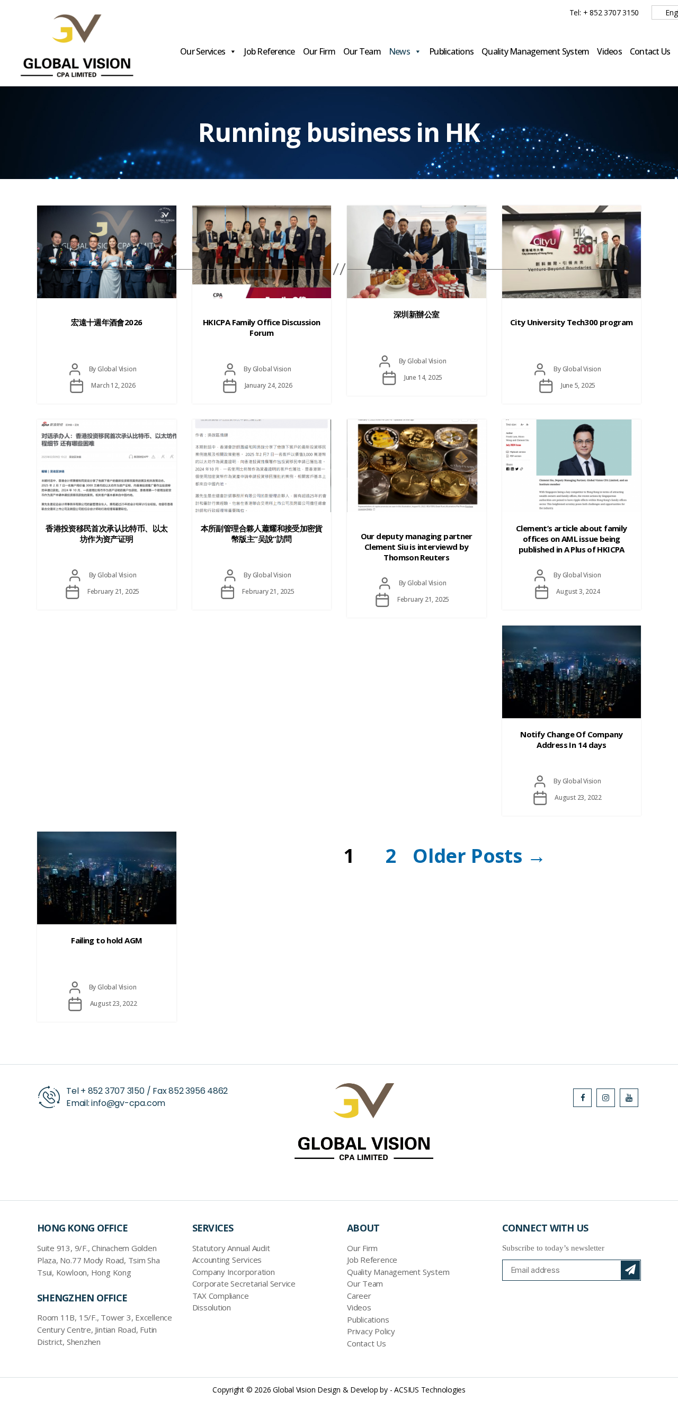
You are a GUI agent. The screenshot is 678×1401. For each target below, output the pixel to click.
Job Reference (269, 51)
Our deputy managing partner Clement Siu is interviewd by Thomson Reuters (416, 547)
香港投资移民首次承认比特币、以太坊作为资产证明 (106, 533)
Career (359, 1295)
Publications (451, 51)
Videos (609, 51)
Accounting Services (227, 1259)
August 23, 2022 (578, 797)
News (399, 51)
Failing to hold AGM (106, 940)
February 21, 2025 (113, 591)
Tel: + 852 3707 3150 (604, 12)
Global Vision (116, 368)
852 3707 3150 (116, 1091)
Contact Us (650, 51)
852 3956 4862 (198, 1091)
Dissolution (211, 1307)
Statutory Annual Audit (231, 1248)
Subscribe (630, 1270)
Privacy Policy (371, 1331)
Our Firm (319, 51)
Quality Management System (535, 51)
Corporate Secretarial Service (244, 1283)
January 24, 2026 (268, 385)
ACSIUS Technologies (430, 1390)
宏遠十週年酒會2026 (106, 322)
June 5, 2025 (578, 385)
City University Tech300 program (571, 322)
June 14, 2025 (423, 377)
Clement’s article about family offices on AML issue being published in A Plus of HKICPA (571, 539)
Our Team (362, 51)
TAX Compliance (220, 1295)
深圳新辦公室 (416, 314)
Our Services (202, 51)
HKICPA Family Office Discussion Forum (261, 327)
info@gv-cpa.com (128, 1103)
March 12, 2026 (113, 385)
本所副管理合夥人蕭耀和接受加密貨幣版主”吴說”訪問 (262, 533)
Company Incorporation (233, 1271)
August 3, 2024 (578, 591)
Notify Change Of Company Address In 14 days (571, 739)
